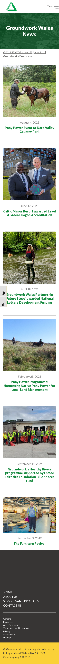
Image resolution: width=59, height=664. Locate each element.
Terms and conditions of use (16, 628)
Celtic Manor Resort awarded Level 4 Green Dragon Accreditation (29, 213)
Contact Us (12, 605)
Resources (8, 622)
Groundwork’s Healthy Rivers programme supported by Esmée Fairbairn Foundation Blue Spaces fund (29, 475)
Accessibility (9, 634)
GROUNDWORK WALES (17, 52)
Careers (7, 619)
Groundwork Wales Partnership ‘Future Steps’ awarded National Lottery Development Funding (29, 298)
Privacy (6, 631)
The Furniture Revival (29, 543)
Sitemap (7, 637)
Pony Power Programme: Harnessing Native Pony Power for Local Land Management (29, 386)
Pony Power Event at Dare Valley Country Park (29, 130)
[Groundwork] (10, 6)
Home (7, 592)
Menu (50, 6)
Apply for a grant (10, 625)
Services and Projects (21, 601)
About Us (39, 52)
